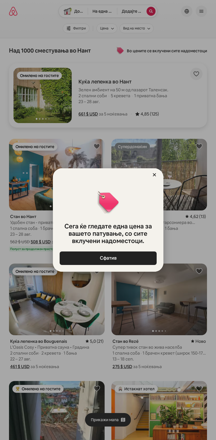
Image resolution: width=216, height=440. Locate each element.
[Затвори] (154, 175)
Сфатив (108, 258)
